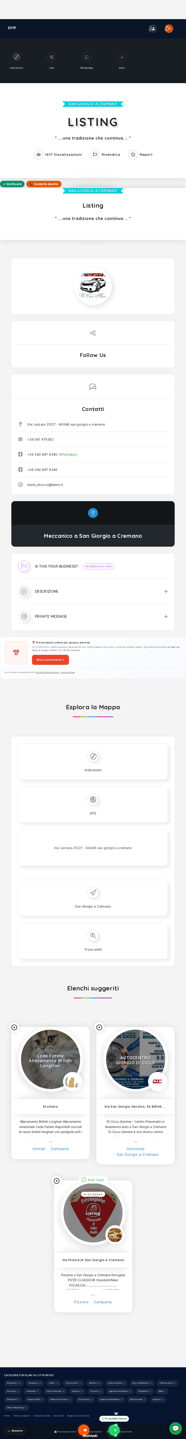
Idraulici (77, 1391)
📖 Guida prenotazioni (91, 1431)
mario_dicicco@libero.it (45, 485)
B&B (162, 1391)
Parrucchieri (73, 1383)
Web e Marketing (16, 1407)
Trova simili (93, 949)
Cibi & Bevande (55, 1391)
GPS (93, 813)
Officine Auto (167, 1383)
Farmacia (35, 1383)
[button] (93, 569)
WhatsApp (116, 1430)
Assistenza (85, 1399)
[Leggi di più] (50, 1142)
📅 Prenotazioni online (65, 1431)
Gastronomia (137, 1399)
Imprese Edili (34, 1399)
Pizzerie (81, 1302)
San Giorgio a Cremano (93, 104)
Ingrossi (158, 1399)
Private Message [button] (51, 616)
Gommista (136, 1148)
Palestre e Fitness (60, 1399)
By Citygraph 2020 (55, 1350)
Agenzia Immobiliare (111, 1399)
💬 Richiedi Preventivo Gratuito (86, 1432)
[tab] (93, 569)
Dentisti (94, 1383)
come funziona (67, 672)
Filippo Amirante (65, 1342)
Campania (59, 1148)
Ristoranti (14, 1383)
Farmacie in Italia (41, 1416)
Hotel (53, 1383)
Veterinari (32, 1391)
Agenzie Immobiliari (120, 1391)
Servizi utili (58, 1416)
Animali (38, 1148)
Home (7, 1416)
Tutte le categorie (21, 1416)
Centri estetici (116, 1383)
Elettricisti (13, 1399)
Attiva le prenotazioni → (50, 659)
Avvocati (13, 1391)
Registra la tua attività (78, 1416)
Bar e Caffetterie (142, 1383)
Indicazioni (93, 770)
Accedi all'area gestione (47, 672)
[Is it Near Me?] (14, 1027)
